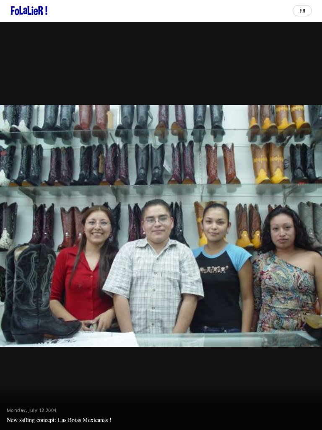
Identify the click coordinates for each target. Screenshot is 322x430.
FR (302, 11)
